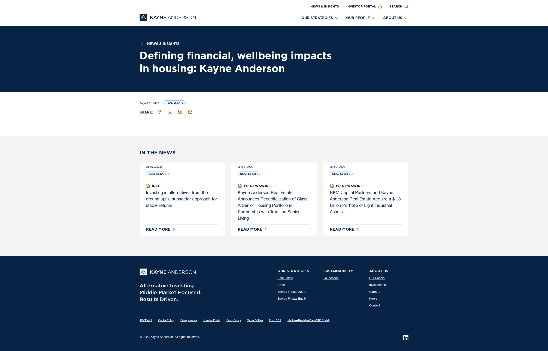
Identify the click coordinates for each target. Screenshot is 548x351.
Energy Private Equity (292, 298)
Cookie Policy (166, 320)
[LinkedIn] (405, 337)
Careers (374, 292)
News (373, 298)
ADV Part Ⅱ (146, 320)
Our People (358, 18)
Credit (281, 285)
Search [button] (396, 6)
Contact (374, 305)
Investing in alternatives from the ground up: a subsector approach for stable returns (181, 199)
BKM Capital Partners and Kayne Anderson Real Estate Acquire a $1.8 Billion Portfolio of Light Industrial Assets (365, 203)
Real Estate (174, 102)
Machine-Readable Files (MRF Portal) (308, 320)
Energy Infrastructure (291, 292)
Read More (158, 229)
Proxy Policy (233, 320)
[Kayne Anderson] (168, 19)
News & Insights (324, 6)
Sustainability (338, 271)
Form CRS (275, 320)
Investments (377, 285)
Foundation (331, 278)
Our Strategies (317, 18)
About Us (392, 18)
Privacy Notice (188, 320)
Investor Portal (361, 6)
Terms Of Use (255, 320)
